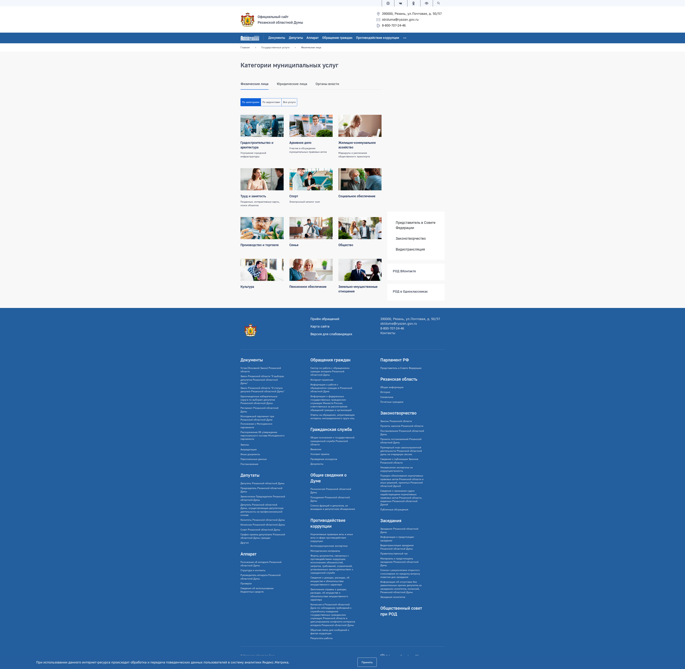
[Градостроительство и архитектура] (262, 126)
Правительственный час (394, 553)
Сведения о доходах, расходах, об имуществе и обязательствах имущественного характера (329, 581)
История (385, 391)
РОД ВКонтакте (404, 271)
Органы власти (327, 84)
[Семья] (311, 228)
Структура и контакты (252, 570)
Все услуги (289, 102)
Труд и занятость (253, 196)
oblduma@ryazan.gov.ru (400, 19)
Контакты (387, 333)
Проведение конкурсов (323, 458)
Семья (293, 245)
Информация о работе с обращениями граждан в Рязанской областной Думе (331, 388)
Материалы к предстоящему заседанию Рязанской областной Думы (399, 562)
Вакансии (315, 449)
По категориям (250, 102)
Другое (244, 542)
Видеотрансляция (410, 249)
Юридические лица (292, 84)
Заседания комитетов (392, 596)
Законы (244, 444)
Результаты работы (321, 638)
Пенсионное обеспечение (307, 287)
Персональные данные (253, 458)
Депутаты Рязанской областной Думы (262, 483)
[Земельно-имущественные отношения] (360, 270)
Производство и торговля (259, 245)
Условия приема (319, 454)
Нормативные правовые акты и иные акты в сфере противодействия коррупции (331, 538)
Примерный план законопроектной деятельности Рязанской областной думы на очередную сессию (401, 451)
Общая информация (392, 387)
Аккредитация (248, 449)
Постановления (249, 463)
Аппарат (312, 38)
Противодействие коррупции (377, 38)
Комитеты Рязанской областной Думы (262, 519)
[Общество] (360, 228)
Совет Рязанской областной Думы (260, 529)
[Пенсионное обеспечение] (311, 270)
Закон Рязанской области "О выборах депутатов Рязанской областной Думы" (262, 380)
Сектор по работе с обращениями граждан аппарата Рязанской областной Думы (329, 371)
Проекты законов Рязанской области (401, 425)
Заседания (390, 520)
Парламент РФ (394, 359)
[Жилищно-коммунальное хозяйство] (360, 126)
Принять (367, 662)
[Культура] (262, 270)
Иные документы (250, 454)
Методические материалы (325, 550)
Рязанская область (398, 379)
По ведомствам (271, 102)
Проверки (246, 583)
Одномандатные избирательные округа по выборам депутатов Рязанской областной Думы (258, 400)
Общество (345, 245)
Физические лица (254, 84)
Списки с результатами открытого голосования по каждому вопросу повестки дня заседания (400, 573)
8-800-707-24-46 (394, 25)
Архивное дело (300, 143)
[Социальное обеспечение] (360, 179)
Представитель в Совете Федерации (415, 225)
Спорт (293, 196)
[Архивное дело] (311, 126)
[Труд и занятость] (262, 179)
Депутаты (296, 38)
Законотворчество (411, 238)
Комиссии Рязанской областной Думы (262, 524)
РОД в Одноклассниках (410, 292)
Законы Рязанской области (396, 421)
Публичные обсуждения (394, 509)
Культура (247, 287)
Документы (276, 38)
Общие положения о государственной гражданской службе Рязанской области (332, 441)
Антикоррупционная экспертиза (328, 545)
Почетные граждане (391, 401)
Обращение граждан (337, 38)
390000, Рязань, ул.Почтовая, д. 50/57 (412, 13)
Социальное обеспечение (356, 196)
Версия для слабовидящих (331, 334)
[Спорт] (311, 179)
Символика (386, 396)
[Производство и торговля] (262, 228)
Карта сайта (319, 326)
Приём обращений (324, 319)
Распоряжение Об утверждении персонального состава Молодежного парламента (262, 436)
